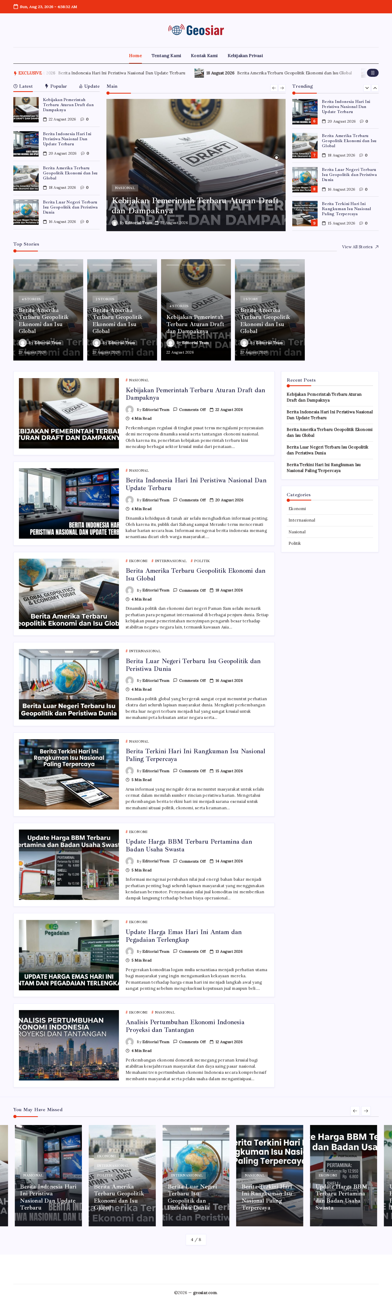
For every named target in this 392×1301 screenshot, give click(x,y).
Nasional (297, 531)
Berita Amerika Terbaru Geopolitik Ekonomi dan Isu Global (248, 72)
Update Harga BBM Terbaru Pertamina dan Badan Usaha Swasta (350, 208)
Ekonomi (297, 508)
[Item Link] (26, 109)
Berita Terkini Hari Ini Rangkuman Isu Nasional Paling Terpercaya (346, 174)
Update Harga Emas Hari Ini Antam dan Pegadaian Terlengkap (184, 936)
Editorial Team (138, 222)
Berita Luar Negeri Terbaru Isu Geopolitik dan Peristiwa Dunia (70, 207)
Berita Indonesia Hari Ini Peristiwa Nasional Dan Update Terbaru (75, 72)
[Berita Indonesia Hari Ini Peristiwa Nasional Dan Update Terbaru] (196, 165)
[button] (373, 73)
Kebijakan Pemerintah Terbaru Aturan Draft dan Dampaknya (68, 105)
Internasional (302, 520)
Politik (295, 543)
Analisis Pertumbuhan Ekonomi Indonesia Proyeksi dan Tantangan (185, 1026)
